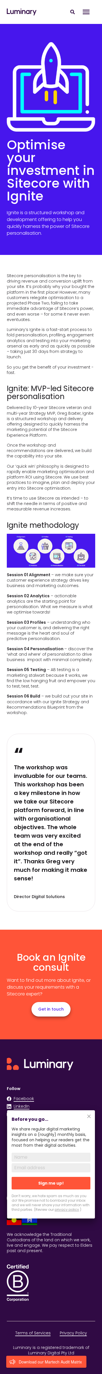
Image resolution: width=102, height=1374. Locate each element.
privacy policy (67, 1209)
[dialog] (51, 1168)
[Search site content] (72, 12)
